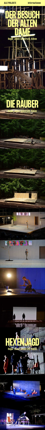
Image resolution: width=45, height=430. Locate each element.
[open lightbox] (22, 44)
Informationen (34, 3)
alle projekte (10, 3)
